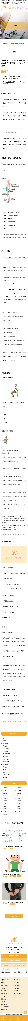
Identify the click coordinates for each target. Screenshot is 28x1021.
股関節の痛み (6, 762)
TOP (2, 983)
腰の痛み (5, 756)
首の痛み (5, 743)
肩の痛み (5, 746)
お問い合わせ (5, 1009)
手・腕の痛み (6, 754)
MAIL (18, 1019)
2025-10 (5, 793)
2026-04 (5, 790)
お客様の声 (4, 1004)
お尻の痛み (6, 759)
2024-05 (5, 809)
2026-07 (19, 788)
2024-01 (5, 814)
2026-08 (5, 788)
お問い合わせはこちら (14, 955)
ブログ (10, 42)
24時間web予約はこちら (14, 960)
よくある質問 (5, 1007)
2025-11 (19, 790)
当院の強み (4, 988)
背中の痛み (6, 749)
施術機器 (3, 993)
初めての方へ (5, 985)
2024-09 (5, 803)
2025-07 (19, 796)
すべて (4, 738)
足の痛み (5, 769)
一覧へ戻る (14, 916)
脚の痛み (5, 767)
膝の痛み (5, 764)
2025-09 (19, 793)
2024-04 (19, 809)
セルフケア (6, 775)
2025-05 (19, 798)
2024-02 (19, 811)
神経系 (5, 772)
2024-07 (5, 806)
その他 (5, 777)
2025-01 (5, 801)
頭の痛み (5, 741)
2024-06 (19, 806)
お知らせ (3, 999)
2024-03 (5, 811)
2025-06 (5, 798)
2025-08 (5, 796)
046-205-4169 (15, 952)
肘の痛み (5, 751)
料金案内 (3, 991)
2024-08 (19, 803)
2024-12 (19, 801)
